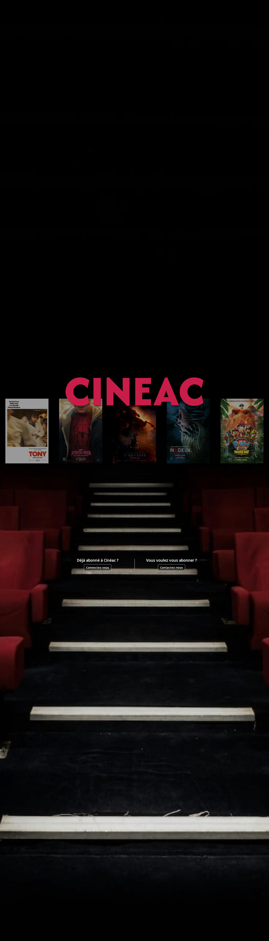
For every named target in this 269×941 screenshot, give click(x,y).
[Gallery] (134, 431)
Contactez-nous (171, 567)
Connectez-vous (97, 567)
